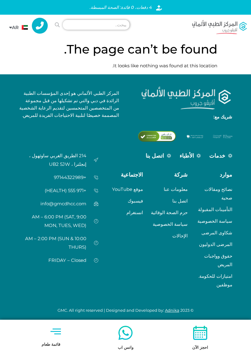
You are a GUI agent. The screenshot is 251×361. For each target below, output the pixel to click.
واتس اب (125, 347)
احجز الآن (200, 347)
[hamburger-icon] (55, 332)
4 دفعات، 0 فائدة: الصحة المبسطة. (121, 7)
